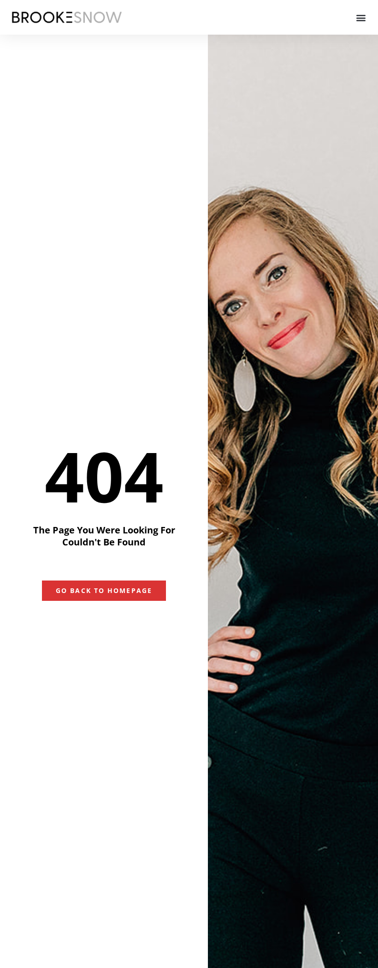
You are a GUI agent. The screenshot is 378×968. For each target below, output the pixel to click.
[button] (361, 17)
